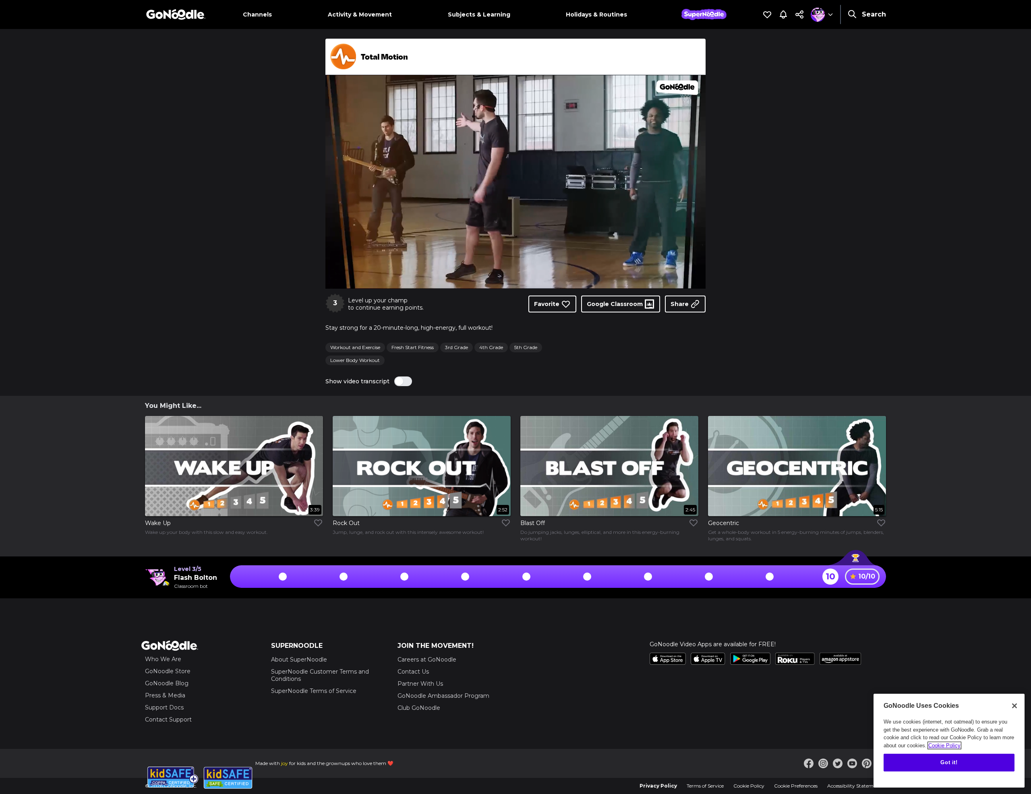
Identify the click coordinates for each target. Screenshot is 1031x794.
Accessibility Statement (854, 786)
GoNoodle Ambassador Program (443, 695)
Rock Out (346, 523)
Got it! (949, 762)
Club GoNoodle (418, 707)
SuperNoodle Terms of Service (313, 691)
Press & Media (165, 695)
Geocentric (723, 523)
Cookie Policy (748, 786)
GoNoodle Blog (166, 683)
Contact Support (168, 719)
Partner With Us (420, 683)
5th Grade (525, 347)
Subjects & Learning (479, 14)
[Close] (1014, 706)
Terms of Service (705, 786)
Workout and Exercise (355, 347)
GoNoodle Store (167, 671)
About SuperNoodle (299, 659)
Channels (257, 14)
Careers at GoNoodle (426, 659)
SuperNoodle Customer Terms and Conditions (320, 675)
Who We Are (163, 659)
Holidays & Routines (596, 14)
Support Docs (164, 707)
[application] (515, 182)
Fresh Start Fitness (412, 347)
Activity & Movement (360, 14)
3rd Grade (456, 347)
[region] (949, 741)
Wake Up (158, 523)
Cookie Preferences (796, 786)
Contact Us (413, 671)
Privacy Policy (658, 786)
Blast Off (532, 523)
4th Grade (491, 347)
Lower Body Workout (355, 360)
